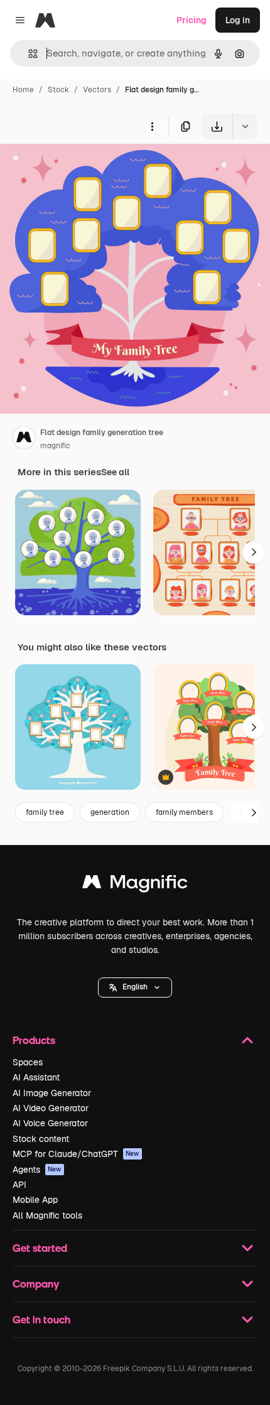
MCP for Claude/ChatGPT (76, 1154)
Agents (37, 1169)
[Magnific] (135, 885)
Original (80, 168)
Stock (58, 90)
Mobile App (35, 1199)
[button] (135, 987)
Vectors (97, 90)
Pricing (191, 20)
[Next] (253, 552)
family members (184, 812)
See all (115, 472)
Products (34, 1040)
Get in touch (41, 1319)
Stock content (41, 1138)
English (135, 987)
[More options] (152, 126)
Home (23, 90)
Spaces (28, 1062)
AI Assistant (36, 1077)
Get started (40, 1247)
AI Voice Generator (50, 1123)
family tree (45, 812)
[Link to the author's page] (24, 439)
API (19, 1184)
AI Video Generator (51, 1108)
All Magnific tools (47, 1215)
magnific (55, 446)
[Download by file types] (244, 126)
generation (109, 812)
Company (36, 1283)
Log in (237, 20)
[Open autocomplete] (28, 53)
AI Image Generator (52, 1093)
